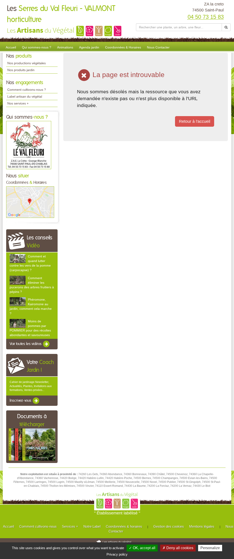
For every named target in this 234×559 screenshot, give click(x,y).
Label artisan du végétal (24, 96)
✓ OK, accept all (142, 548)
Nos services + (18, 103)
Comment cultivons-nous (38, 526)
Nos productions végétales (26, 63)
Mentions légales (201, 526)
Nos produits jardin (21, 70)
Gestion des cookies (168, 526)
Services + (70, 526)
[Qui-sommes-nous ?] (28, 144)
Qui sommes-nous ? (36, 47)
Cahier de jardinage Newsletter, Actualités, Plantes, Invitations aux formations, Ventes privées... (31, 385)
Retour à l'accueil (194, 121)
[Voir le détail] (18, 258)
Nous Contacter (158, 47)
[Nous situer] (30, 201)
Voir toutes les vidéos (26, 344)
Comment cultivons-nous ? (26, 89)
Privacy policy (117, 554)
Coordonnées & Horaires (123, 47)
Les (61, 14)
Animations (65, 47)
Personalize (210, 548)
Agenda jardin (89, 47)
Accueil (11, 47)
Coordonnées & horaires (124, 526)
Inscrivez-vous (21, 400)
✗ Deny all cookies (177, 548)
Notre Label (92, 526)
